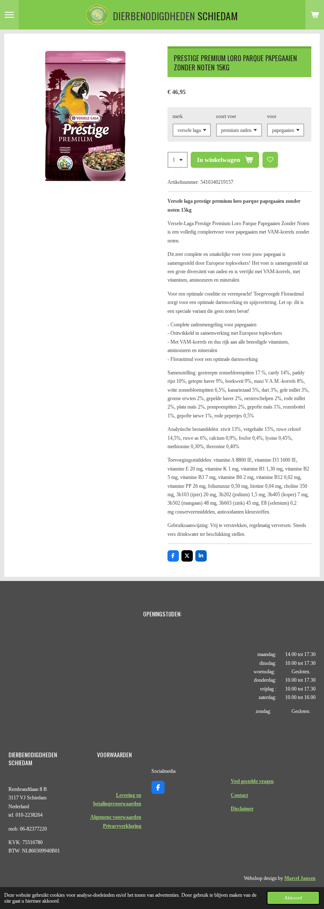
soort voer (226, 116)
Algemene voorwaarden (115, 817)
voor (271, 116)
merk (178, 116)
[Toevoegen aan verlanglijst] (270, 160)
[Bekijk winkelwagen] (314, 15)
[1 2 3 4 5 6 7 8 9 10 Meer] (177, 160)
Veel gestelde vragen (252, 781)
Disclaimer (242, 809)
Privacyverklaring (122, 826)
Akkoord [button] (293, 897)
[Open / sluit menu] (9, 15)
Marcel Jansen (300, 878)
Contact (239, 795)
